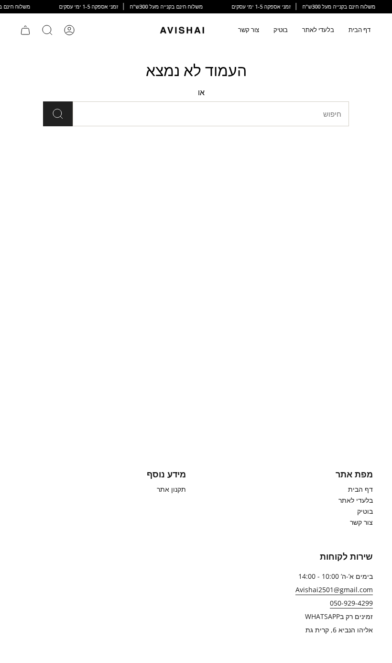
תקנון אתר (171, 489)
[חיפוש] (58, 113)
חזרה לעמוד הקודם (165, 92)
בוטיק (365, 511)
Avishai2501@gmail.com (334, 589)
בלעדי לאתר (355, 500)
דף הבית (360, 489)
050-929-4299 (351, 603)
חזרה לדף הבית (232, 92)
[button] (318, 30)
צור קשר (361, 522)
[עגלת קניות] (25, 30)
